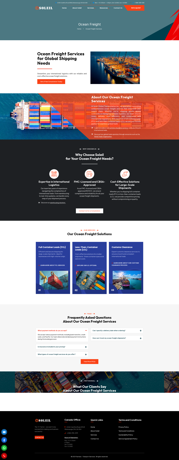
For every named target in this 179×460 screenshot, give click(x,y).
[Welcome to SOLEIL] (44, 8)
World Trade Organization (103, 136)
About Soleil (76, 8)
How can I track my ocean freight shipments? (109, 338)
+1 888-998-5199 (72, 433)
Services (90, 8)
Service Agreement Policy (128, 439)
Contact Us (118, 8)
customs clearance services (118, 128)
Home (64, 8)
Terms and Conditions (126, 431)
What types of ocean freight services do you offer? (57, 354)
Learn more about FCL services (52, 265)
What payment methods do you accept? (52, 330)
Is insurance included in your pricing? (51, 347)
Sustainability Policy (126, 435)
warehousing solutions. (58, 203)
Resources (104, 8)
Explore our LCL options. (87, 265)
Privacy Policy (124, 427)
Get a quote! (136, 8)
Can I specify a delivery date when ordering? (109, 330)
